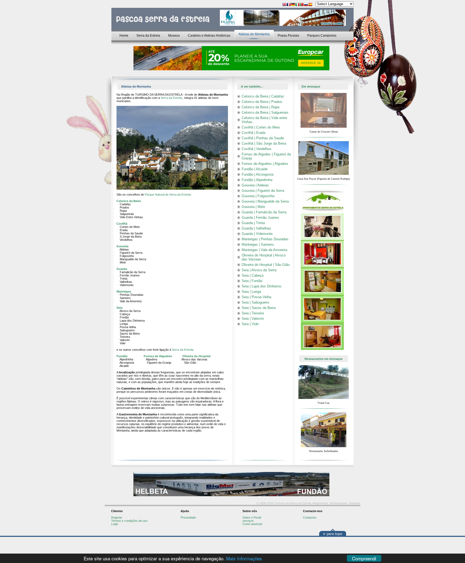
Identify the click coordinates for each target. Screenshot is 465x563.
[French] (289, 5)
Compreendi (364, 558)
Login (114, 524)
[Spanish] (310, 5)
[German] (293, 5)
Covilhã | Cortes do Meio (261, 127)
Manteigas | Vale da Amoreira (264, 250)
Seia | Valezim (253, 319)
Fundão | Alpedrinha (257, 180)
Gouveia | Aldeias (255, 185)
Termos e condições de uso (129, 520)
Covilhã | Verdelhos (257, 149)
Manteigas (124, 291)
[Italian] (297, 5)
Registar (116, 517)
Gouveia (122, 246)
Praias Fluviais (288, 35)
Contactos (309, 517)
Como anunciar (252, 524)
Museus (174, 35)
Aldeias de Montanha (254, 34)
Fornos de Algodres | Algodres (265, 164)
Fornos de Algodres (158, 356)
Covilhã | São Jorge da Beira (264, 143)
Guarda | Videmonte (257, 234)
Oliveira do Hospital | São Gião (266, 265)
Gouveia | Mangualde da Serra (265, 201)
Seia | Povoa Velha (256, 297)
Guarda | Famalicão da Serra (264, 212)
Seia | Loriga (251, 292)
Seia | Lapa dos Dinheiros (261, 286)
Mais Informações (244, 558)
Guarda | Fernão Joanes (260, 218)
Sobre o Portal (251, 517)
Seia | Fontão (252, 281)
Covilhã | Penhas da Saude (263, 138)
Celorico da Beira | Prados (262, 102)
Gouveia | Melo (253, 207)
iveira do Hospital (198, 356)
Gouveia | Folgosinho (258, 196)
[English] (284, 5)
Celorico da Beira (129, 201)
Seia (119, 307)
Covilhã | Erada (253, 133)
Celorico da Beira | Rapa (260, 107)
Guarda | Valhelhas (256, 228)
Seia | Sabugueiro (255, 302)
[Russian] (306, 5)
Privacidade (188, 517)
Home (123, 35)
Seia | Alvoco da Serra (259, 270)
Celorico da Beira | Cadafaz (263, 96)
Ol (184, 356)
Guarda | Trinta (253, 223)
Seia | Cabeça (252, 275)
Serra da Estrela (148, 35)
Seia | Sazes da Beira (259, 308)
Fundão (122, 356)
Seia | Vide (250, 324)
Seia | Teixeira (253, 313)
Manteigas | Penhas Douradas (265, 239)
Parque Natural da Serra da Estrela (168, 194)
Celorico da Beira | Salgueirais (265, 112)
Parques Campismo (321, 35)
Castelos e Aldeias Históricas (209, 35)
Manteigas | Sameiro (258, 244)
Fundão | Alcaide (254, 169)
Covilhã (122, 223)
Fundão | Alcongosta (257, 174)
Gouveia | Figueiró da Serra (263, 191)
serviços (248, 520)
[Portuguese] (302, 5)
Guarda (122, 268)
